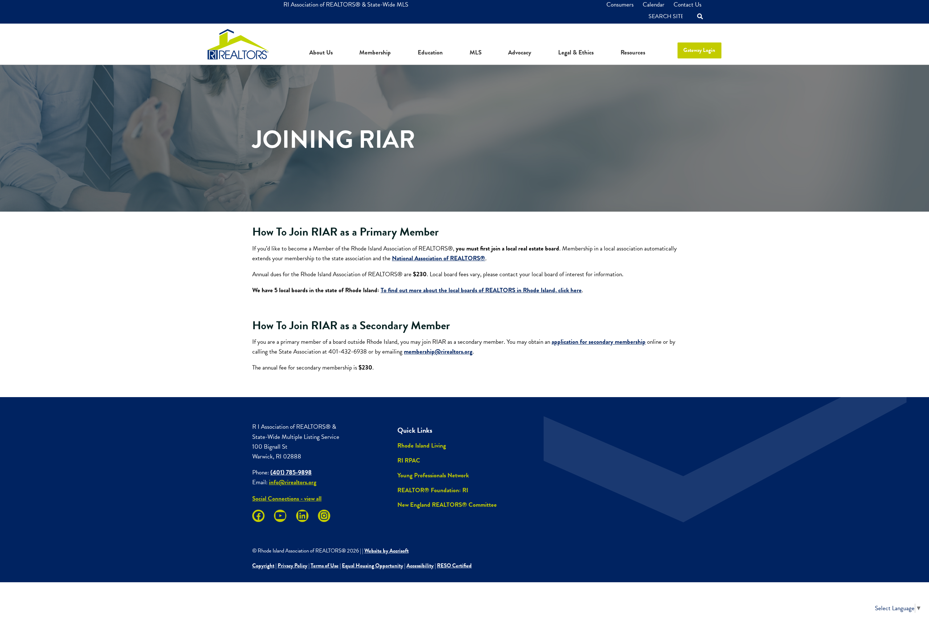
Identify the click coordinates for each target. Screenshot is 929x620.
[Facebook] (258, 516)
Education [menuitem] (430, 52)
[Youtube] (280, 516)
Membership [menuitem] (375, 52)
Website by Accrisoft (386, 551)
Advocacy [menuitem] (519, 52)
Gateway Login (699, 50)
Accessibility (420, 566)
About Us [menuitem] (321, 52)
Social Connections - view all (287, 498)
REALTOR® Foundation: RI (432, 490)
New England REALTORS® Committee (447, 504)
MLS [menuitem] (476, 52)
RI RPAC (408, 460)
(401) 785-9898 (291, 472)
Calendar (653, 4)
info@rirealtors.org (292, 482)
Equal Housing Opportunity (372, 566)
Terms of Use (325, 566)
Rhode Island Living (421, 445)
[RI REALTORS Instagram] (324, 516)
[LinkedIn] (302, 516)
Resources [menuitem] (633, 52)
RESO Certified (454, 566)
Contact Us (687, 4)
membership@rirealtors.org (438, 351)
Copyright (263, 566)
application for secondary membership (599, 341)
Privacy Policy (292, 566)
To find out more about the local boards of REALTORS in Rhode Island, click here (481, 290)
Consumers (620, 4)
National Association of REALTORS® (438, 258)
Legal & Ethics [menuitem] (576, 52)
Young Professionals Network (433, 475)
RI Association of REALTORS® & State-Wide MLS (345, 4)
